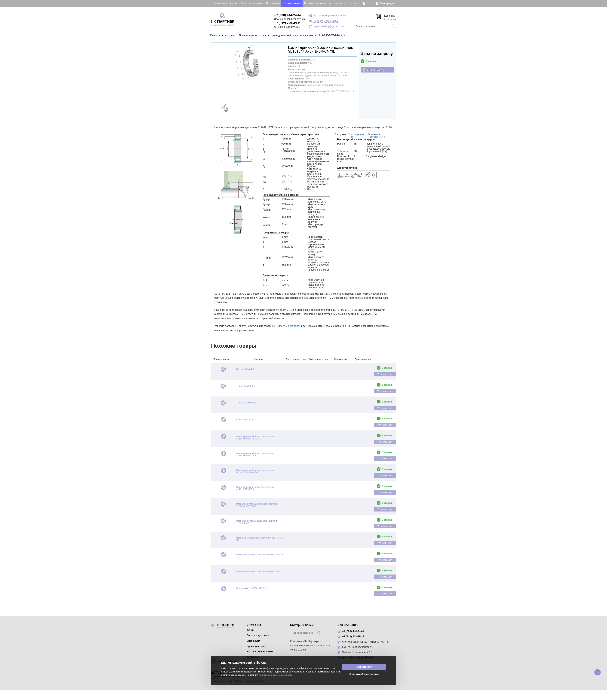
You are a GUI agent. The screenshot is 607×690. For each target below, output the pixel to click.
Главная (215, 35)
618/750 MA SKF (244, 419)
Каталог (229, 35)
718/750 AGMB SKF (246, 386)
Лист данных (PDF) (356, 135)
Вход (369, 3)
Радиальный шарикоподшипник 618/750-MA (259, 554)
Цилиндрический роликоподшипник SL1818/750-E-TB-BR (255, 454)
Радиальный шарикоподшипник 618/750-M (259, 571)
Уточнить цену (375, 69)
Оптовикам (273, 3)
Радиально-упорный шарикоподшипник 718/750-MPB (257, 522)
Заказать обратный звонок (329, 15)
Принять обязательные (364, 674)
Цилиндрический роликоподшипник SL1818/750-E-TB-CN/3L (255, 437)
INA (264, 35)
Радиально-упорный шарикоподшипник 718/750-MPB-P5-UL (257, 505)
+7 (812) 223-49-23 (287, 23)
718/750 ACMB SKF (246, 403)
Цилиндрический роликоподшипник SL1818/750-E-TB (255, 488)
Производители (292, 3)
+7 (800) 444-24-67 (287, 15)
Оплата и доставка (251, 3)
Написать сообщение (325, 20)
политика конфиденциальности (275, 675)
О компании (220, 3)
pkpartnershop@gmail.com (328, 26)
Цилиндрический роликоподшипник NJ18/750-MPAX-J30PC (255, 471)
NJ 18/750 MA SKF (245, 369)
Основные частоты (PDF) (376, 135)
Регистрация (386, 3)
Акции (233, 3)
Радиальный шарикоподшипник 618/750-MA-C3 (260, 539)
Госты (352, 3)
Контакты (340, 3)
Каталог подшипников (317, 3)
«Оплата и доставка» (287, 325)
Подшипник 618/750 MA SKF (251, 588)
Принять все (364, 666)
